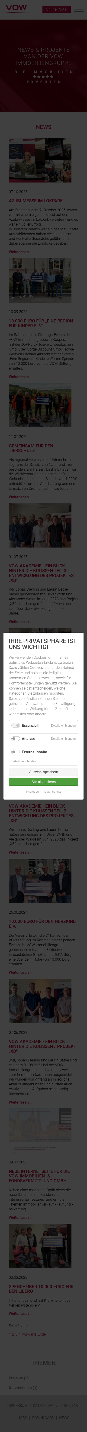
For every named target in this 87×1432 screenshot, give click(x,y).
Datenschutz (52, 791)
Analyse (28, 738)
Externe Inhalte (34, 752)
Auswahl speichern (43, 772)
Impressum (34, 791)
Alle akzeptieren (44, 782)
